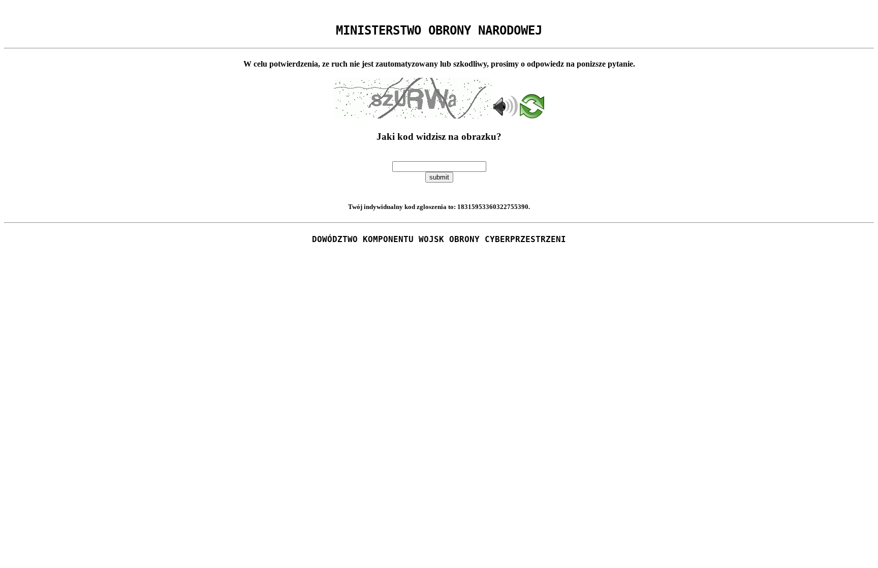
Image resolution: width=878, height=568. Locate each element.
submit (439, 177)
